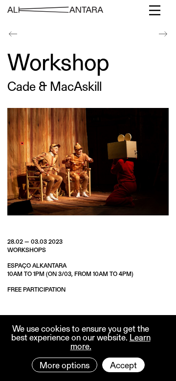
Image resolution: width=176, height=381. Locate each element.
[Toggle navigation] (155, 10)
